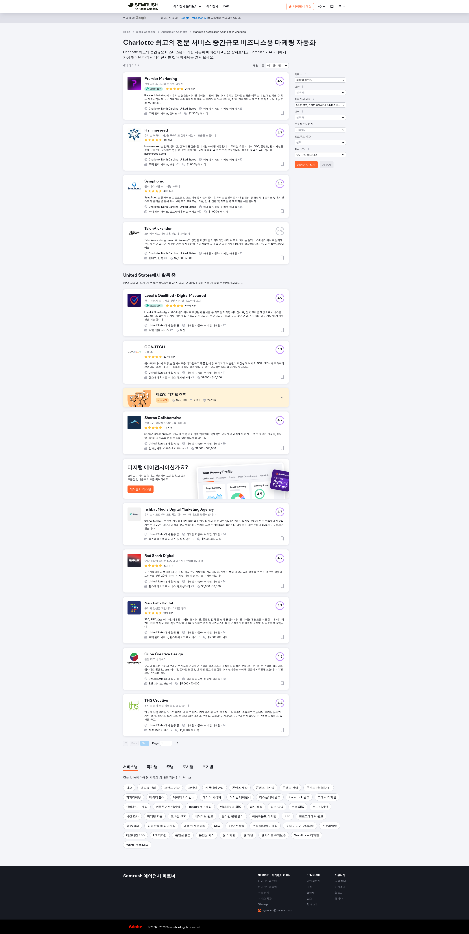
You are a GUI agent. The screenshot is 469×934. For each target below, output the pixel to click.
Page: (155, 743)
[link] (212, 6)
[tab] (130, 767)
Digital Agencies (146, 31)
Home (126, 31)
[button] (321, 7)
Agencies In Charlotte (174, 31)
